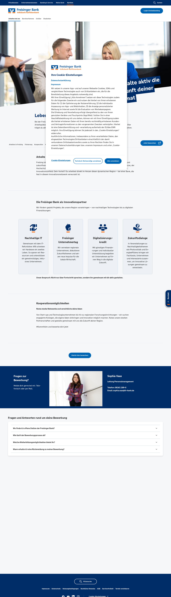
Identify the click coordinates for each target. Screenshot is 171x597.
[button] (85, 428)
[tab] (14, 18)
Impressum (46, 589)
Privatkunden (13, 3)
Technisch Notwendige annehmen (88, 161)
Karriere (70, 3)
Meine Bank (60, 3)
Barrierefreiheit (107, 589)
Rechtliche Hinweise (88, 589)
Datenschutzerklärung (61, 80)
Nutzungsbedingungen (71, 589)
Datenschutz (56, 589)
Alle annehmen (113, 161)
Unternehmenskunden (29, 3)
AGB (98, 589)
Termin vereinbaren (122, 589)
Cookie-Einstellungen (60, 160)
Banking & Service (46, 3)
